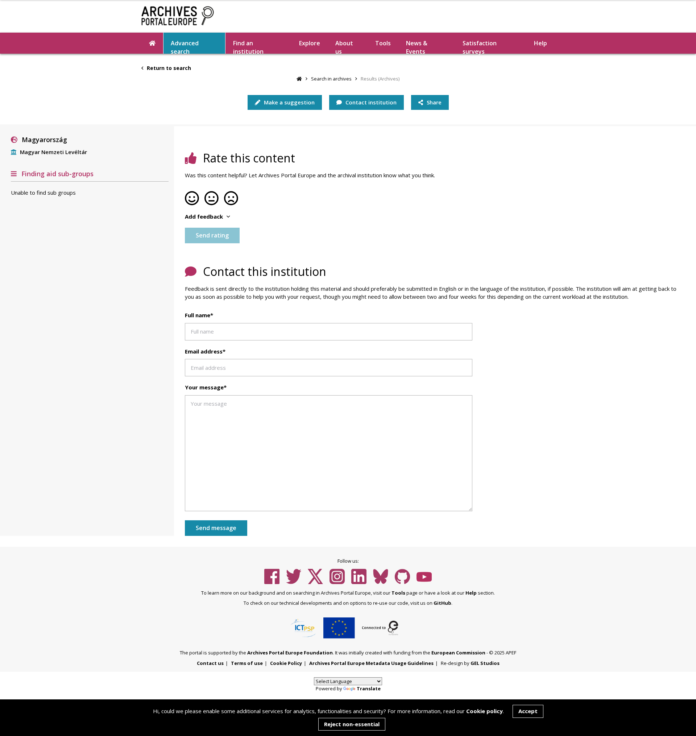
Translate (369, 688)
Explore (309, 43)
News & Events (416, 46)
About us (344, 46)
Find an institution (248, 46)
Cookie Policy (286, 663)
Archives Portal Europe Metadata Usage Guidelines (371, 663)
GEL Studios (485, 663)
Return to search (168, 68)
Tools (383, 43)
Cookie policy (484, 711)
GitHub (442, 603)
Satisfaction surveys (480, 46)
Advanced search (185, 46)
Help (471, 593)
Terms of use (247, 663)
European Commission (458, 652)
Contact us (210, 663)
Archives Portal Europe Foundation (290, 652)
